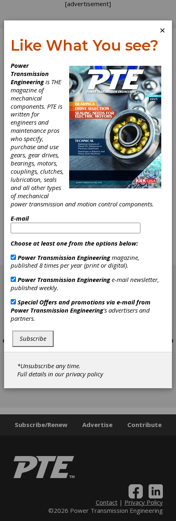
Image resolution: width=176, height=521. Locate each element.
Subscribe (33, 338)
